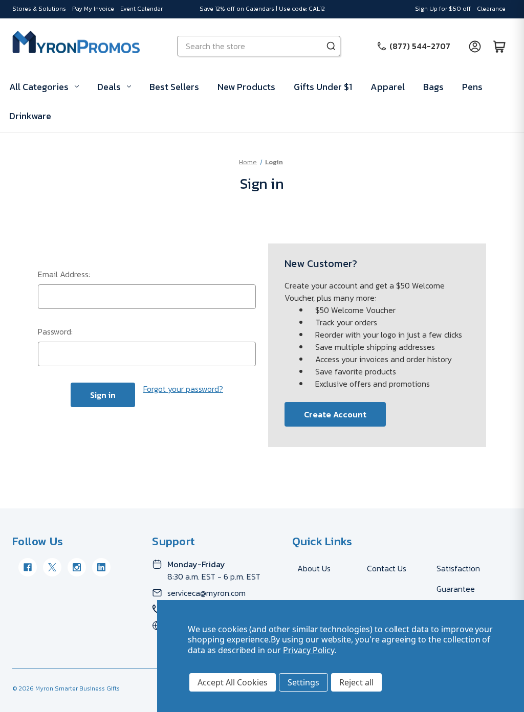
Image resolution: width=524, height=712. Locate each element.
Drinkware (30, 116)
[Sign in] (475, 46)
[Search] (331, 46)
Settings (303, 682)
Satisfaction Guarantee (458, 578)
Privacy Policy (308, 650)
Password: (55, 331)
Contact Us (386, 568)
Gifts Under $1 (323, 87)
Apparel (387, 87)
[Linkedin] (101, 567)
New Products (246, 87)
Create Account (335, 414)
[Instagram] (77, 567)
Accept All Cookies (233, 682)
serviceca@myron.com (206, 593)
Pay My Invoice (93, 8)
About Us (314, 568)
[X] (52, 567)
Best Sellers (174, 87)
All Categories (39, 87)
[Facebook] (27, 567)
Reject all (356, 682)
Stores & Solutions (39, 8)
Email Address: (64, 274)
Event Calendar (141, 8)
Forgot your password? (183, 389)
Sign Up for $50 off (443, 8)
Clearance (491, 8)
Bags (433, 87)
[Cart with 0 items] (499, 46)
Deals (109, 87)
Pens (472, 87)
